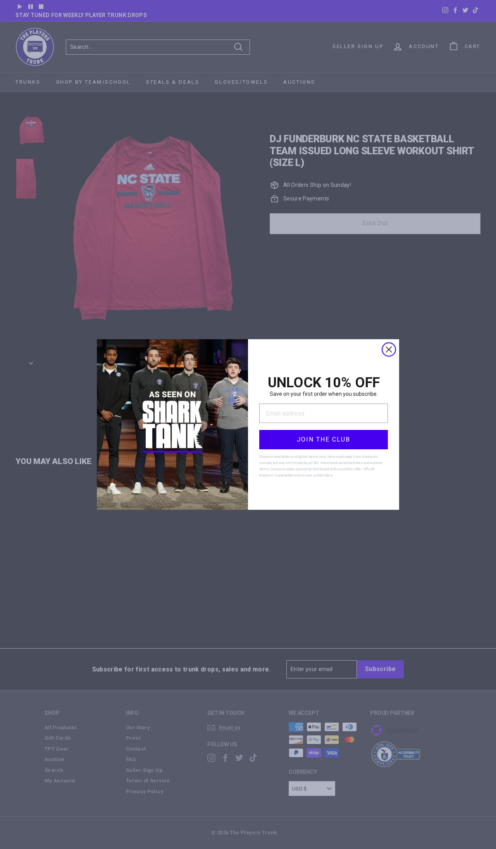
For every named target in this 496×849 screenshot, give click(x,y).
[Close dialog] (389, 349)
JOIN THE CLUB (323, 439)
